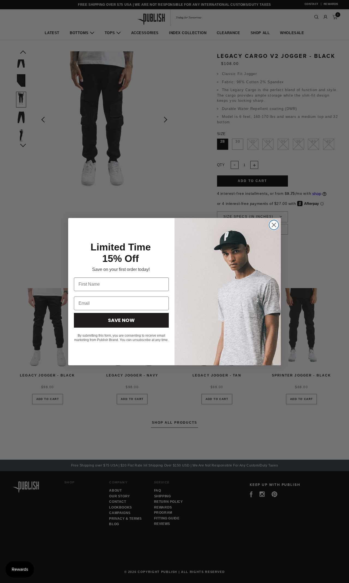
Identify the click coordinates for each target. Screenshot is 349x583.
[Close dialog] (274, 225)
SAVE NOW (121, 320)
